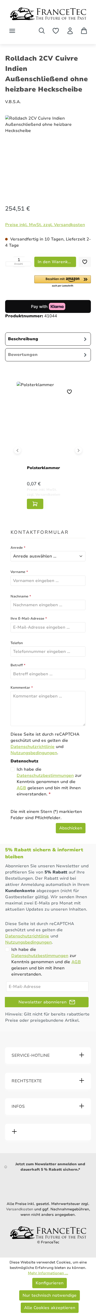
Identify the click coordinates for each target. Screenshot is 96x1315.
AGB (21, 788)
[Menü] (12, 31)
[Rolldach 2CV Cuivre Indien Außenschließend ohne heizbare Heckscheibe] (48, 154)
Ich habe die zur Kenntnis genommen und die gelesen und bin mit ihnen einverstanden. (49, 782)
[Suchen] (42, 31)
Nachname (20, 596)
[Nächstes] (78, 450)
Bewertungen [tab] (23, 354)
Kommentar (21, 687)
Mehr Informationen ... (48, 1273)
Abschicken (70, 828)
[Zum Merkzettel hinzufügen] (85, 262)
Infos (18, 1106)
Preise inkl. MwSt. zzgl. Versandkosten (45, 225)
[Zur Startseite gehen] (48, 14)
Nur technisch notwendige (50, 1295)
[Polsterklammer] (48, 424)
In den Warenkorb (56, 262)
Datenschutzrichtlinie (32, 747)
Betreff (17, 665)
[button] (62, 281)
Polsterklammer (43, 467)
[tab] (48, 339)
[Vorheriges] (17, 450)
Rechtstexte (27, 1081)
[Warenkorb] (84, 31)
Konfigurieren (49, 1283)
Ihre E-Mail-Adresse (28, 618)
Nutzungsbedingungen (33, 753)
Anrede (17, 547)
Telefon (16, 643)
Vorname (19, 572)
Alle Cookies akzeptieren (49, 1308)
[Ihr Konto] (70, 31)
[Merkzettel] (56, 31)
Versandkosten (19, 1209)
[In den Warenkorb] (35, 504)
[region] (48, 155)
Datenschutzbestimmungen (45, 775)
